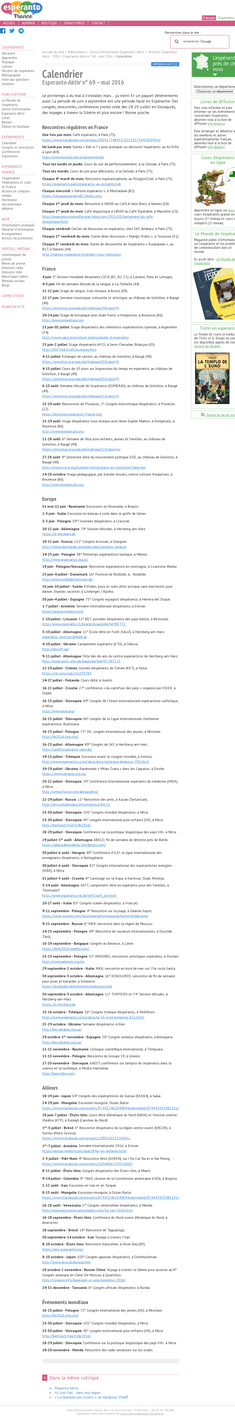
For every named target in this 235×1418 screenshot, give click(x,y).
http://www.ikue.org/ (58, 711)
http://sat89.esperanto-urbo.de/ (67, 749)
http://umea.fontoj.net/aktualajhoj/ (70, 791)
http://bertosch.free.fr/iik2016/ (66, 825)
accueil (9, 23)
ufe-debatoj (216, 147)
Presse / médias (16, 248)
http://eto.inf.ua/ (55, 649)
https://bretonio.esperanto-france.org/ (72, 414)
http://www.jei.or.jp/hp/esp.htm (66, 1262)
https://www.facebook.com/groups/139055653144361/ (86, 1138)
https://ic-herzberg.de (59, 534)
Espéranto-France (12, 169)
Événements (13, 137)
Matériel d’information (18, 229)
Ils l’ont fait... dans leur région (78, 1392)
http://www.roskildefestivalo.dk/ (67, 579)
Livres (6, 118)
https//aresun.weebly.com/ (63, 611)
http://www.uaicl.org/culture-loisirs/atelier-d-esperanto (85, 337)
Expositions (10, 156)
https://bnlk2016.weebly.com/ (65, 948)
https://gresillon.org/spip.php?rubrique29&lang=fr (80, 308)
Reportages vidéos (15, 276)
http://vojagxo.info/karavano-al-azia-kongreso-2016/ (84, 1280)
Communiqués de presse (14, 256)
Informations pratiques (18, 225)
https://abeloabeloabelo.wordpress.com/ (74, 844)
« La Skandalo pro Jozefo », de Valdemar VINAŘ (91, 1397)
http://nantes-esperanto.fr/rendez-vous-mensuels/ (81, 254)
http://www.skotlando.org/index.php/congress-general (84, 546)
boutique (49, 23)
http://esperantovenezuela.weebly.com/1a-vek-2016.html (87, 1210)
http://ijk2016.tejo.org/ (60, 736)
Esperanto (226, 17)
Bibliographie (11, 75)
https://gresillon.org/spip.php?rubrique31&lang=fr (80, 396)
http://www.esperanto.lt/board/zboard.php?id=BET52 (84, 624)
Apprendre (9, 57)
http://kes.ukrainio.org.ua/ (62, 1029)
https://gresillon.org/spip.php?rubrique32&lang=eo (81, 449)
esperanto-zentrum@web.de (64, 636)
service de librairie (207, 346)
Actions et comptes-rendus (16, 193)
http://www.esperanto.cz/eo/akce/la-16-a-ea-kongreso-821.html (93, 1017)
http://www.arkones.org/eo (63, 961)
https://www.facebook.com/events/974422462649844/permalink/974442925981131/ (110, 1108)
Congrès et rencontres (18, 147)
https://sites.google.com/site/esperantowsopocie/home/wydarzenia (95, 916)
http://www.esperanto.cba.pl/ (65, 559)
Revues (7, 122)
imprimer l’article (165, 64)
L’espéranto (13, 47)
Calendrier (9, 143)
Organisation (11, 178)
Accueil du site (53, 52)
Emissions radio (12, 268)
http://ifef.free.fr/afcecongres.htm (69, 349)
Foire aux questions (15, 79)
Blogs (6, 285)
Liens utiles (13, 295)
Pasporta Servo (66, 1388)
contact (98, 23)
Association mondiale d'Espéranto (142, 1413)
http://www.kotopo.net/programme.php (73, 157)
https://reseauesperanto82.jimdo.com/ (72, 196)
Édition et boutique (15, 126)
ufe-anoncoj (216, 123)
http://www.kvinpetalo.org (63, 320)
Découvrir (8, 53)
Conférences (11, 152)
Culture (7, 66)
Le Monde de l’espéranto (11, 102)
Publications (14, 94)
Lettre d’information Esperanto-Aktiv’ (16, 111)
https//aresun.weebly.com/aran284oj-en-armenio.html (84, 1151)
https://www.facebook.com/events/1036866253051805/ (87, 1163)
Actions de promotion (17, 238)
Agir (6, 219)
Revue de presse (13, 263)
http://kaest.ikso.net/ (58, 1073)
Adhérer (7, 208)
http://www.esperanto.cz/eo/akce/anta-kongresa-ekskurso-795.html (95, 761)
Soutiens (8, 84)
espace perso (74, 23)
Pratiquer (8, 62)
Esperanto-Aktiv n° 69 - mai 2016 (87, 56)
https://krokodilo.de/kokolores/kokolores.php (77, 986)
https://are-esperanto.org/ (62, 1249)
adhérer (28, 23)
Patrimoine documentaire (12, 202)
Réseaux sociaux (13, 281)
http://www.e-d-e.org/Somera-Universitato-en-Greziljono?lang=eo (93, 467)
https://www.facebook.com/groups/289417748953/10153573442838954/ (101, 140)
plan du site (13, 306)
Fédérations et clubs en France (16, 184)
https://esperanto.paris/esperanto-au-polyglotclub (81, 184)
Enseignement (12, 234)
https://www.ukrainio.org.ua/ (64, 773)
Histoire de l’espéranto (18, 71)
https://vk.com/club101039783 (67, 673)
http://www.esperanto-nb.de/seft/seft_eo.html (79, 895)
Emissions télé (12, 272)
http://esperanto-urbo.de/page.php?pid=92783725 (81, 661)
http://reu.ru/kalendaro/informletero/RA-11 (76, 804)
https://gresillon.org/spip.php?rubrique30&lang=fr (80, 361)
